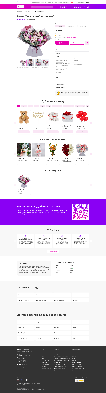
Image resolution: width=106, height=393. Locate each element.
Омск (19, 322)
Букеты (74, 356)
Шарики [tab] (30, 106)
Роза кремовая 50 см (60, 60)
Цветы (73, 354)
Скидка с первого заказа (60, 366)
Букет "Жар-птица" (22, 159)
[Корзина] (88, 7)
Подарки (74, 360)
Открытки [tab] (24, 106)
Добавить (25, 132)
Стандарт (60, 26)
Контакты (60, 2)
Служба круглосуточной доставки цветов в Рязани (29, 383)
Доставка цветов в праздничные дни (61, 371)
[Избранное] (85, 7)
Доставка (35, 2)
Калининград (76, 322)
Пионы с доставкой (40, 294)
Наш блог (44, 366)
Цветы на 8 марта (76, 364)
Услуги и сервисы (46, 364)
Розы (73, 358)
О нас (31, 2)
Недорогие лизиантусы (23, 300)
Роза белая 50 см (59, 62)
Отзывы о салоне (58, 362)
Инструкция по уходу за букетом (61, 360)
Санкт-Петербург (22, 333)
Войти (87, 2)
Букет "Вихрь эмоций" (81, 159)
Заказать (63, 42)
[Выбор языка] (72, 2)
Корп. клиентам (54, 2)
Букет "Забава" (36, 159)
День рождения (76, 352)
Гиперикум (75, 60)
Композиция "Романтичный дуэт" (67, 159)
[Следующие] (51, 63)
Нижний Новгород (22, 338)
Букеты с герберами (59, 300)
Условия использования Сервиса (62, 358)
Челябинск (38, 333)
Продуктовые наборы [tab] (80, 106)
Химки (74, 338)
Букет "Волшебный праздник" (22, 191)
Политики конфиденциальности (61, 356)
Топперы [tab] (49, 106)
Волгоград (38, 338)
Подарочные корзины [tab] (68, 106)
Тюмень (38, 327)
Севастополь (76, 333)
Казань (74, 327)
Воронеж (56, 327)
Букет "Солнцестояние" (52, 159)
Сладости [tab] (36, 106)
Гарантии (42, 2)
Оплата (38, 2)
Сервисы (68, 2)
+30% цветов (71, 26)
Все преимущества (53, 251)
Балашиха (56, 338)
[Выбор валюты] (74, 2)
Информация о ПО (46, 368)
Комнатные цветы (76, 362)
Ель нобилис (58, 72)
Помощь (64, 2)
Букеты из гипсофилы (23, 294)
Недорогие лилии (77, 294)
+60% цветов (83, 26)
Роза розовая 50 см (60, 58)
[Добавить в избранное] (87, 43)
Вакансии (44, 370)
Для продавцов (48, 2)
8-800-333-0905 (21, 358)
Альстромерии (57, 294)
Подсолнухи (75, 300)
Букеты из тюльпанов (41, 300)
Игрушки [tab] (42, 106)
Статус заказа (81, 2)
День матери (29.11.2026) (78, 368)
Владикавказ (39, 322)
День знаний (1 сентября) (78, 370)
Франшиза (44, 362)
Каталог (22, 7)
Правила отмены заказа (59, 368)
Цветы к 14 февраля (77, 366)
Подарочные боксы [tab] (57, 106)
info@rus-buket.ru (22, 361)
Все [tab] (18, 106)
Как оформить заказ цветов (60, 364)
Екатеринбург (21, 327)
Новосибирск (57, 322)
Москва (56, 333)
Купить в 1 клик (77, 42)
